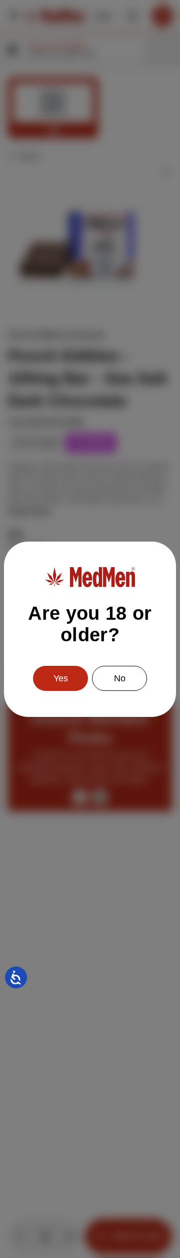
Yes (61, 678)
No (120, 678)
